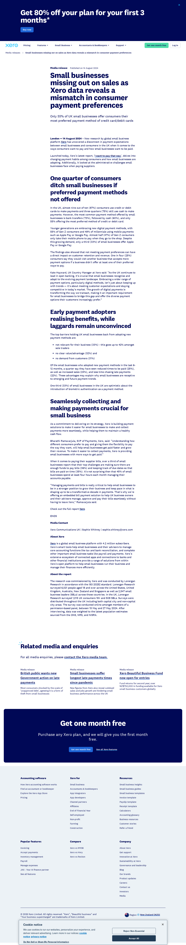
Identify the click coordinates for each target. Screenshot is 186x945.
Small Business (62, 45)
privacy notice (38, 936)
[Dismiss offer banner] (179, 5)
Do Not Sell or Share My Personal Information (46, 942)
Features (41, 45)
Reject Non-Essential (134, 930)
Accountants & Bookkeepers (93, 45)
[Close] (163, 924)
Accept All (134, 938)
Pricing (26, 45)
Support (120, 45)
